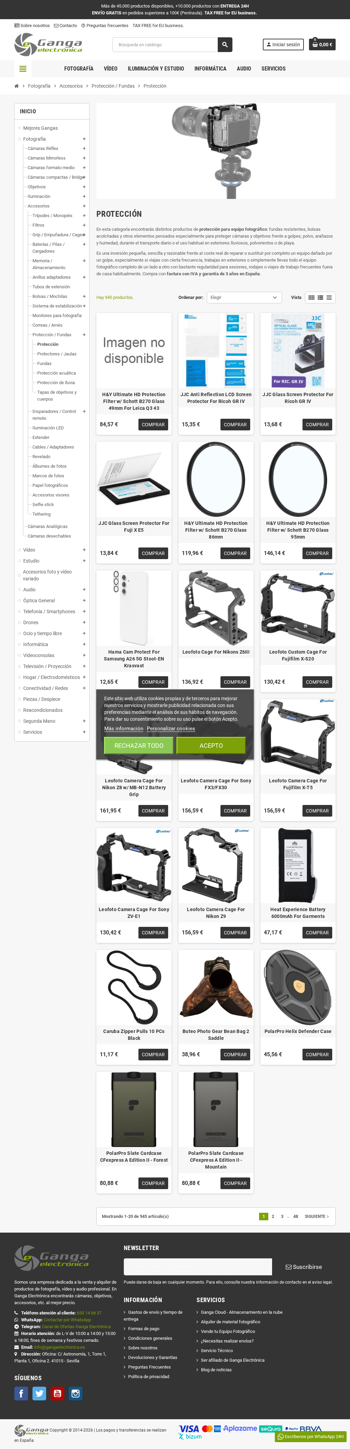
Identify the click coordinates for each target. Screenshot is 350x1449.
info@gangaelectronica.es (59, 1347)
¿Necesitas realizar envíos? (227, 1341)
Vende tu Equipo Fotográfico (228, 1331)
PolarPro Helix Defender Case (298, 1031)
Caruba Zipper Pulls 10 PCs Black (133, 1035)
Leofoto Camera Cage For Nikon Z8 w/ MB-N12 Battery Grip (134, 787)
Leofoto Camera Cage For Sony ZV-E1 (134, 913)
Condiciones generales (150, 1338)
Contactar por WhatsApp (67, 1319)
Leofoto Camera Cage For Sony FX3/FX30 (216, 784)
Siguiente (317, 1216)
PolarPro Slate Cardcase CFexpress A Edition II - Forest (134, 1156)
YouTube (57, 1393)
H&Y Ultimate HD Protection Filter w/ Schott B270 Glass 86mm (215, 530)
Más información (123, 729)
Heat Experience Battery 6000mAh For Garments (297, 913)
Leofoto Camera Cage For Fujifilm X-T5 (298, 784)
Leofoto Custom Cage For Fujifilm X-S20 (298, 655)
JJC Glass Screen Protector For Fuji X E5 (133, 526)
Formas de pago (143, 1328)
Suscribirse (307, 1266)
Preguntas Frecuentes (149, 1367)
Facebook (21, 1393)
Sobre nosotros (34, 25)
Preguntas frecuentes (105, 25)
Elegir (216, 297)
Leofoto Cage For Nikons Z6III (216, 652)
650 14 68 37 (89, 1312)
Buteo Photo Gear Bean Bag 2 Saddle (216, 1035)
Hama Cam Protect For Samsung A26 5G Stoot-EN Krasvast (134, 658)
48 (295, 1216)
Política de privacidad (148, 1376)
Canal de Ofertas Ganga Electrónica (76, 1326)
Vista (296, 297)
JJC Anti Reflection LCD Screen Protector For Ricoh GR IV (216, 398)
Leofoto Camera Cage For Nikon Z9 (216, 913)
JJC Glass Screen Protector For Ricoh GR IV (297, 398)
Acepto (211, 745)
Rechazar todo (139, 745)
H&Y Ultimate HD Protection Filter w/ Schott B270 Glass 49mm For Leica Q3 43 (133, 401)
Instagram (75, 1393)
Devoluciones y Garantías (152, 1357)
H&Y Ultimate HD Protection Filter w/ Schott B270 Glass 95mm (297, 530)
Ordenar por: (190, 297)
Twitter (39, 1393)
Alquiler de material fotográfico (230, 1321)
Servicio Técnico (217, 1350)
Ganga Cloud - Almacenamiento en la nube (242, 1312)
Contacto (67, 25)
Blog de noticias (216, 1369)
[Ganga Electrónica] (48, 44)
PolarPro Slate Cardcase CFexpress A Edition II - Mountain (216, 1160)
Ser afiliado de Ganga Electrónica (233, 1360)
